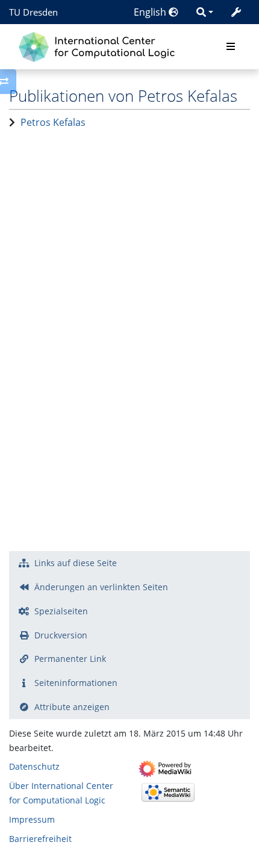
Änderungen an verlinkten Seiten (101, 587)
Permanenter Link (70, 658)
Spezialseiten (61, 611)
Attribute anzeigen (72, 706)
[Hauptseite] (100, 45)
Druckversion (60, 635)
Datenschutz (34, 766)
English (151, 12)
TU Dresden (33, 12)
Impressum (32, 819)
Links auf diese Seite (75, 563)
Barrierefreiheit (40, 838)
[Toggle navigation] (230, 47)
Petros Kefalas (53, 122)
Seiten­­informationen (75, 682)
